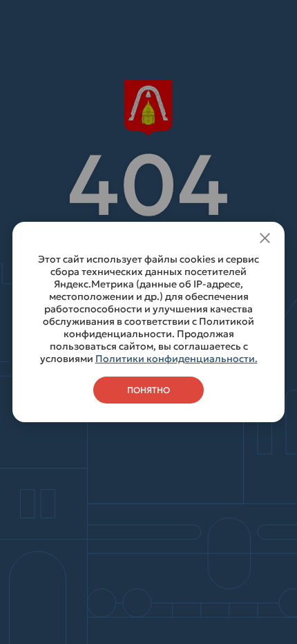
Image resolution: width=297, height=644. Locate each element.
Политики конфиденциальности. (176, 358)
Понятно (148, 390)
